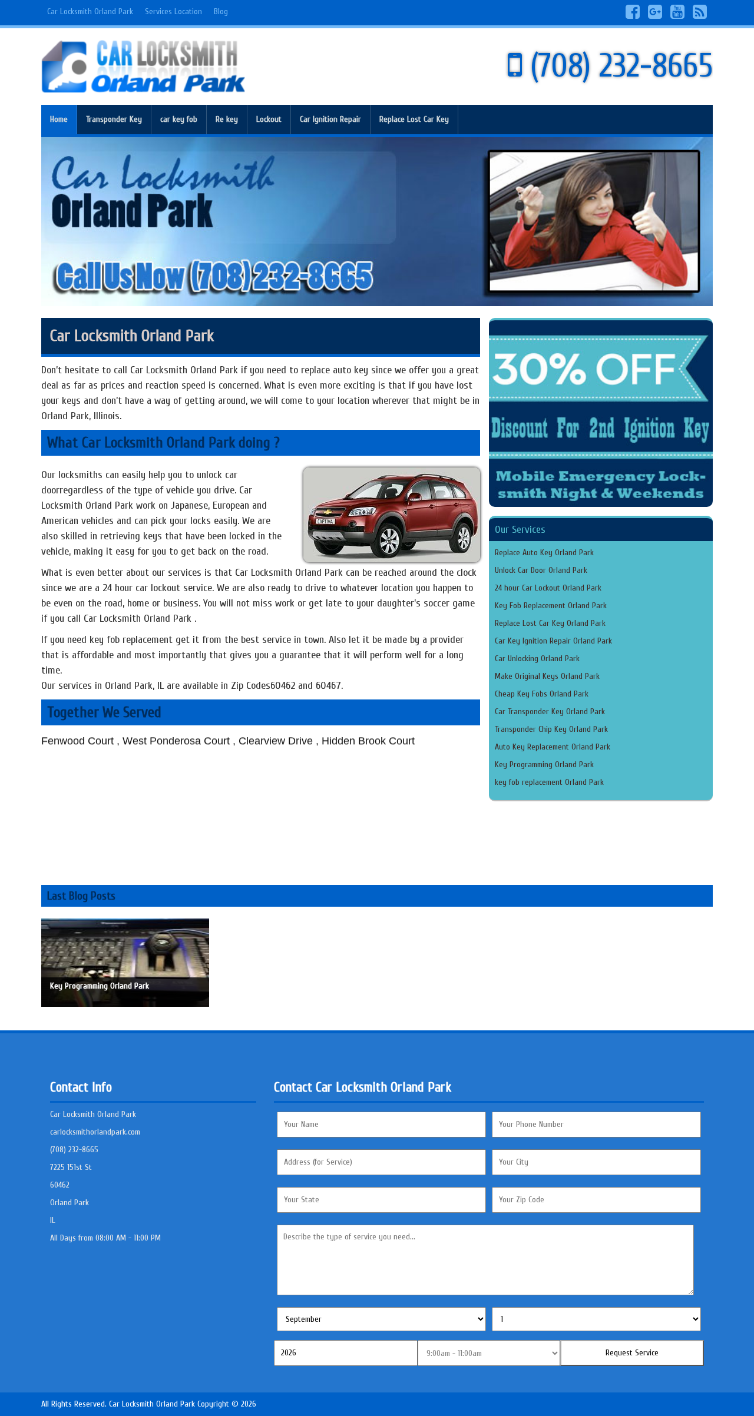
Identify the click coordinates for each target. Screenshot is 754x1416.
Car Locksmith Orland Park (90, 11)
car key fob (178, 119)
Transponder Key (114, 119)
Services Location (173, 11)
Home (59, 119)
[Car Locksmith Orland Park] (143, 66)
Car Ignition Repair (330, 119)
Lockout (269, 119)
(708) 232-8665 (617, 66)
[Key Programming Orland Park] (125, 962)
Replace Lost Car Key (414, 119)
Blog (221, 11)
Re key (227, 119)
